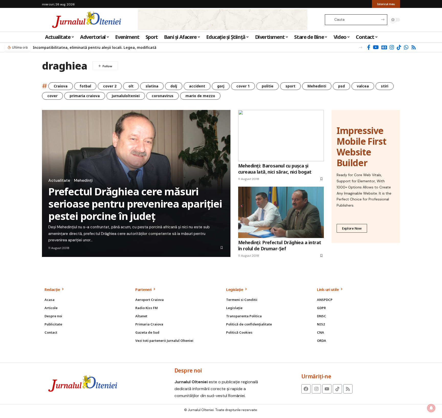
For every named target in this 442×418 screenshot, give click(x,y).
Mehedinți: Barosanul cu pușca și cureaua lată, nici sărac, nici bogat (275, 169)
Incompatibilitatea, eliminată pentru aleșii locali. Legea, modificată (94, 47)
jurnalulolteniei (126, 95)
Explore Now (352, 228)
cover (52, 95)
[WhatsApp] (406, 47)
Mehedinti (316, 86)
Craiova (61, 86)
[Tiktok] (337, 388)
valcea (363, 86)
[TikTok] (399, 47)
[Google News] (384, 47)
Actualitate (59, 180)
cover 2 (109, 86)
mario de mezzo (200, 95)
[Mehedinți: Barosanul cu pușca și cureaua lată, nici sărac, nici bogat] (281, 135)
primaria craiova (85, 95)
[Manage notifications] (431, 408)
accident (197, 86)
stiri (384, 86)
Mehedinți (83, 180)
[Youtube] (327, 388)
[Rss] (413, 47)
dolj (173, 86)
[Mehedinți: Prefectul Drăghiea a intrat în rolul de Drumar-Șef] (281, 212)
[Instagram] (391, 47)
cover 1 (243, 86)
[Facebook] (369, 47)
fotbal (85, 86)
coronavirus (162, 95)
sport (290, 86)
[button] (360, 47)
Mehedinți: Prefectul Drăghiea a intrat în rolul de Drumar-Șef (279, 245)
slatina (152, 86)
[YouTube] (376, 47)
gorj (220, 86)
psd (341, 86)
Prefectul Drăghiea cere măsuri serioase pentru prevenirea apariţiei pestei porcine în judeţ (135, 203)
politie (267, 86)
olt (131, 86)
